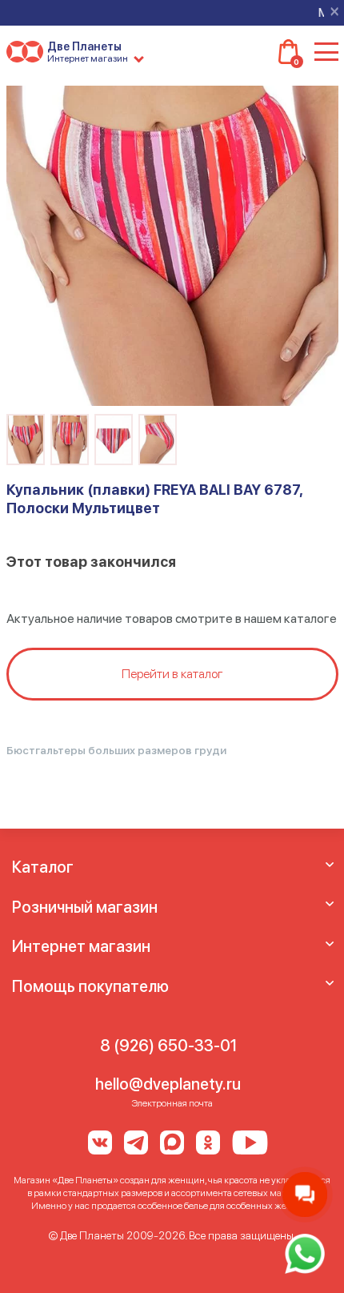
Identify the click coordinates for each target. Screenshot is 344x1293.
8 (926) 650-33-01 (168, 1045)
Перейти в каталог (172, 673)
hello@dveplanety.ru (168, 1084)
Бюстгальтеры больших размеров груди (116, 750)
